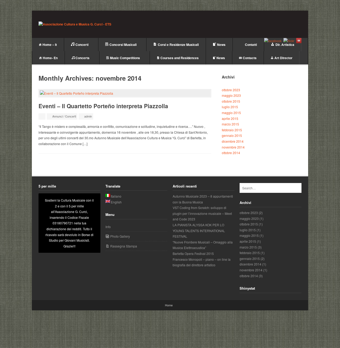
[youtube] (298, 40)
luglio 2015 (230, 107)
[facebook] (273, 40)
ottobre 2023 (231, 90)
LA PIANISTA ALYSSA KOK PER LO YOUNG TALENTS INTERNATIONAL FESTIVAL (199, 230)
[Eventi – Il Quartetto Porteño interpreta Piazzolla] (125, 93)
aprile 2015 (230, 118)
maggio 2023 (231, 95)
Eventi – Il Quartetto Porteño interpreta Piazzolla (103, 106)
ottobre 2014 (231, 152)
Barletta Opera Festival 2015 (193, 253)
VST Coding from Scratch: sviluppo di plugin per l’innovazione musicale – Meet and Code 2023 (202, 213)
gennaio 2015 (232, 135)
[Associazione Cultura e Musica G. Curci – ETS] (75, 24)
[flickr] (288, 40)
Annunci (57, 116)
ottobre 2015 (231, 101)
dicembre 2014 (233, 141)
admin (88, 116)
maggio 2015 (231, 112)
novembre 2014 (233, 147)
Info (108, 226)
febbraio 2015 (232, 130)
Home (169, 305)
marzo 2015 (230, 124)
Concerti (70, 116)
